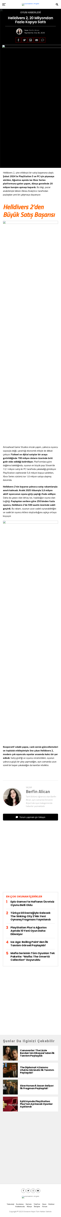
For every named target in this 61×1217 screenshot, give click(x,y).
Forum (44, 1206)
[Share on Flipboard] (30, 40)
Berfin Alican (34, 30)
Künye (29, 1206)
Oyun (44, 1204)
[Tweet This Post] (24, 40)
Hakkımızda (20, 1206)
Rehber (51, 1204)
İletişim (37, 1206)
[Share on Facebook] (18, 40)
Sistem (29, 1204)
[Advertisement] (30, 858)
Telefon (37, 1204)
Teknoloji (10, 1204)
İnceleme (20, 1204)
